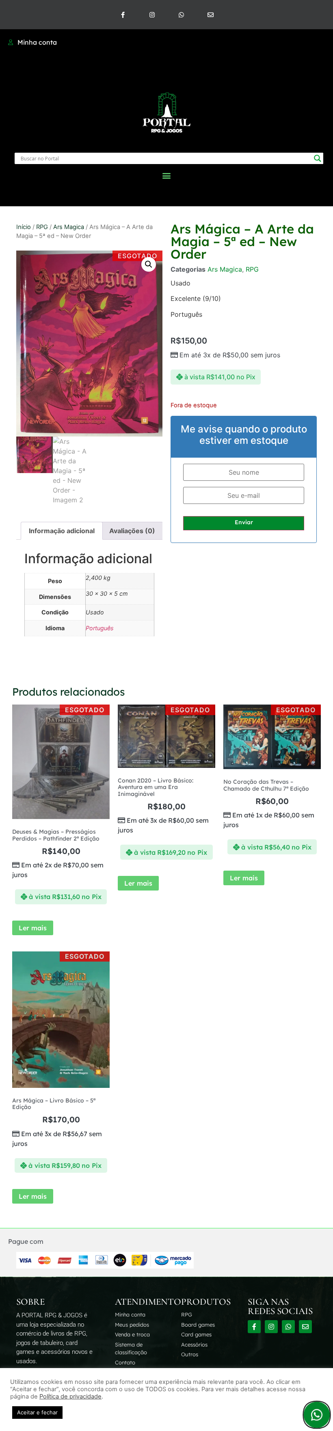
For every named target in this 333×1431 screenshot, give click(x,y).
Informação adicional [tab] (62, 531)
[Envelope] (210, 14)
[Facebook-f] (122, 14)
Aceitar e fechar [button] (37, 1412)
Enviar (244, 522)
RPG (42, 227)
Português (100, 628)
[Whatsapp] (181, 14)
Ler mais (33, 928)
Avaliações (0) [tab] (132, 531)
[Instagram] (151, 14)
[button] (166, 175)
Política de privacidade (70, 1396)
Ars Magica (68, 227)
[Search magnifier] (317, 158)
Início (23, 227)
